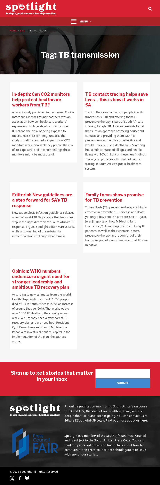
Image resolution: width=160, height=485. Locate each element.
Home (13, 30)
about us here (137, 420)
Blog (22, 30)
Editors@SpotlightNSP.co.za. (84, 420)
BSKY (27, 478)
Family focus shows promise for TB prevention (114, 197)
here (96, 445)
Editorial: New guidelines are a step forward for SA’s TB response (42, 200)
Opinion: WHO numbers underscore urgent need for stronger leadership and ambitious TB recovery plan (41, 279)
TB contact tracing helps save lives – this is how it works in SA (116, 99)
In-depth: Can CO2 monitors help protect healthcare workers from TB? (41, 99)
